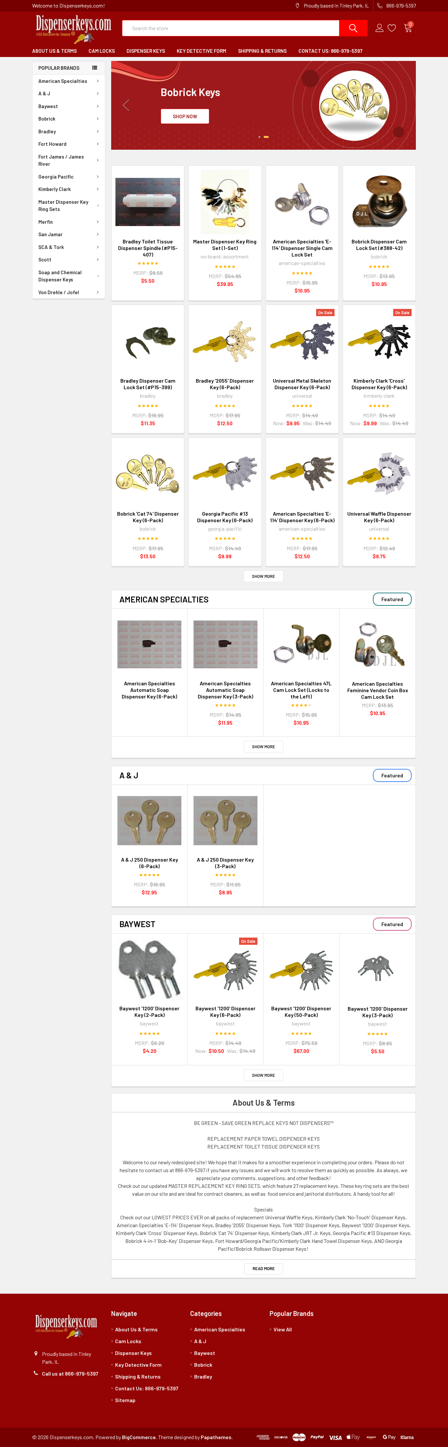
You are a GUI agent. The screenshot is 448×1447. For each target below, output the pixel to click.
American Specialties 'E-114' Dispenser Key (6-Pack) (302, 516)
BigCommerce (139, 1437)
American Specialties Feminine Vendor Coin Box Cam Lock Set (377, 690)
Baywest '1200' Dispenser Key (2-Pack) (149, 1011)
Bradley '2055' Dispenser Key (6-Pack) (225, 383)
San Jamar (50, 234)
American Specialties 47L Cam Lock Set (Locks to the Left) (301, 689)
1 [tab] (260, 137)
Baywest (48, 106)
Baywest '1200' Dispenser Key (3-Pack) (378, 1011)
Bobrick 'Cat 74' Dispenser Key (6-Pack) (148, 516)
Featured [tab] (392, 599)
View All (283, 1329)
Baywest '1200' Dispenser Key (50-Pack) (301, 1011)
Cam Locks (102, 51)
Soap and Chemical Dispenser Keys (60, 276)
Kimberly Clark (54, 189)
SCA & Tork (51, 247)
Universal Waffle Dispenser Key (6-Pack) (379, 516)
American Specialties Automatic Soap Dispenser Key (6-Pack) (149, 689)
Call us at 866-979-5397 (70, 1373)
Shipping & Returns (262, 51)
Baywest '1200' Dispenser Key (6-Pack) (225, 1011)
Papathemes (216, 1437)
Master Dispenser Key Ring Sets (63, 205)
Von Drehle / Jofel (58, 292)
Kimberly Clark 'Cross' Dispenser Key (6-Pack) (379, 383)
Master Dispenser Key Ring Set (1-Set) (224, 244)
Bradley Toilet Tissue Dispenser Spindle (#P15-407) (148, 247)
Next (401, 105)
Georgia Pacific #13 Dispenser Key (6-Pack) (225, 516)
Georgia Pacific (55, 177)
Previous (125, 105)
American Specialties (62, 81)
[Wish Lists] (396, 28)
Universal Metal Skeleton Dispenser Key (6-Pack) (302, 383)
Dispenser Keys (146, 51)
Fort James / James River (61, 160)
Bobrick (46, 119)
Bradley (47, 131)
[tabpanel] (263, 105)
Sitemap (125, 1400)
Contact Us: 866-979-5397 (330, 51)
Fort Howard (52, 144)
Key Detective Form (201, 51)
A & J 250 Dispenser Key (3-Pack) (225, 862)
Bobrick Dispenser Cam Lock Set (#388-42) (379, 244)
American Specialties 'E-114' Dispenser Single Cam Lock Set (302, 247)
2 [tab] (268, 137)
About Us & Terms (54, 51)
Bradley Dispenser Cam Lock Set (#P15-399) (147, 383)
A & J (44, 93)
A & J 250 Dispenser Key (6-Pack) (149, 862)
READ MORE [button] (264, 1268)
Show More (263, 576)
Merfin (45, 222)
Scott (44, 259)
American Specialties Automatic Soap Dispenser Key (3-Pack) (225, 689)
